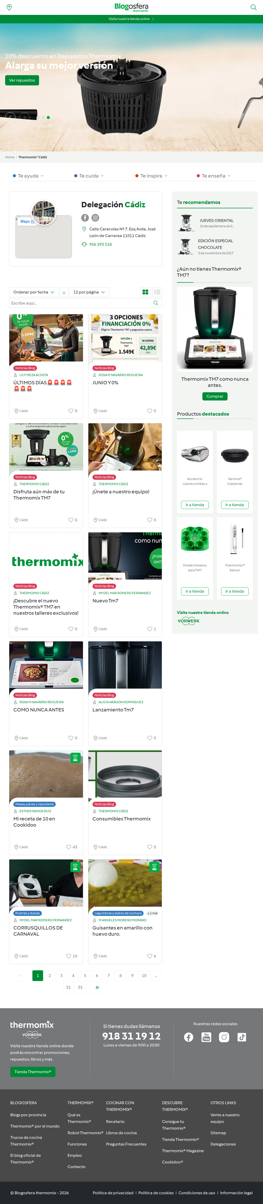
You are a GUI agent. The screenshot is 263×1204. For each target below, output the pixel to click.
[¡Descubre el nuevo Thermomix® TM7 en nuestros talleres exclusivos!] (46, 562)
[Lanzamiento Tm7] (125, 671)
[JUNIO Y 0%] (125, 344)
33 (80, 987)
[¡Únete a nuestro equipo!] (125, 453)
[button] (254, 7)
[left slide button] (10, 117)
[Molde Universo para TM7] (195, 539)
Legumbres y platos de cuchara (118, 913)
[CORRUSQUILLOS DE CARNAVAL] (46, 889)
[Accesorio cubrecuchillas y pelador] (195, 453)
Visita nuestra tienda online (129, 19)
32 (68, 987)
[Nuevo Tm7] (125, 562)
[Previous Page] (20, 975)
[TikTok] (242, 1037)
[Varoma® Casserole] (235, 453)
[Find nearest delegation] (9, 7)
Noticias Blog (25, 368)
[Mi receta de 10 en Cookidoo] (46, 780)
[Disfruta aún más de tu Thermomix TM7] (46, 453)
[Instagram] (224, 1037)
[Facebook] (188, 1037)
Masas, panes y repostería (34, 804)
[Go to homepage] (131, 7)
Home (9, 157)
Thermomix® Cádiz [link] (32, 157)
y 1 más (153, 913)
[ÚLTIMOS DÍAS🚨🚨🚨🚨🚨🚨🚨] (46, 344)
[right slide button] (25, 117)
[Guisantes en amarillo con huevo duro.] (125, 889)
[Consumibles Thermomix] (125, 780)
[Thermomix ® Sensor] (235, 539)
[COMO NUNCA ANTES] (46, 671)
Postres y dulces (27, 913)
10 (144, 975)
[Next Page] (97, 987)
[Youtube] (206, 1037)
